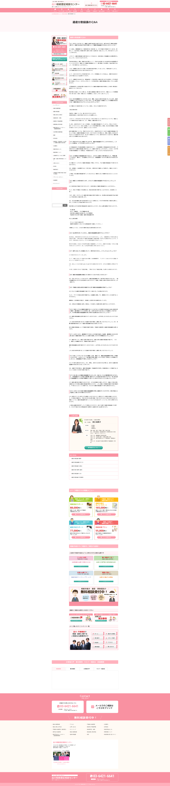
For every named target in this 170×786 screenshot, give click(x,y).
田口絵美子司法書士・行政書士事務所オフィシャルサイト (61, 763)
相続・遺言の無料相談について (59, 159)
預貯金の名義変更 (57, 731)
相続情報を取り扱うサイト (110, 734)
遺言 (54, 135)
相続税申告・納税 (57, 118)
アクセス (108, 11)
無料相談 (75, 11)
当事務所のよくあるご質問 (59, 155)
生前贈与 (55, 146)
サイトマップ (56, 183)
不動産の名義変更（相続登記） (60, 729)
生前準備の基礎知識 (57, 132)
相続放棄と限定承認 (57, 124)
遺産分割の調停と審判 (77, 470)
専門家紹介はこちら (93, 447)
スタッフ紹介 (68, 11)
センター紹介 (62, 11)
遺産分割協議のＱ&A (76, 473)
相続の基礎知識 (56, 108)
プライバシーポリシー (58, 177)
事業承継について (57, 152)
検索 (65, 205)
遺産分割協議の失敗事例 (77, 477)
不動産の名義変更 (91, 724)
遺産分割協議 (73, 455)
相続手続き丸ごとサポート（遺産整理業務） (59, 128)
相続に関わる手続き (57, 114)
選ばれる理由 (101, 11)
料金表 (81, 11)
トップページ (56, 105)
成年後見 (55, 138)
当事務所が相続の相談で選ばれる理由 (59, 173)
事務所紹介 (55, 169)
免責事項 (55, 180)
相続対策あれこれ (57, 149)
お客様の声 (95, 11)
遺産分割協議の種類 (76, 458)
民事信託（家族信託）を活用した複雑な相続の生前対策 (59, 142)
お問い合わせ (115, 11)
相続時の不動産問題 (57, 121)
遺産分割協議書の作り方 (77, 462)
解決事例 (88, 11)
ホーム (55, 11)
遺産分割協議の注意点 (77, 466)
